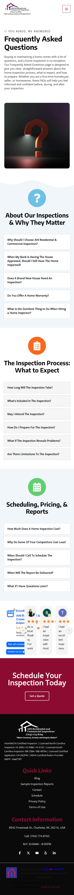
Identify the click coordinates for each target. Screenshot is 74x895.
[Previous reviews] (23, 630)
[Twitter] (28, 853)
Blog (37, 778)
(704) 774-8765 (40, 836)
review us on (15, 651)
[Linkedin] (54, 853)
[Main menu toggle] (66, 9)
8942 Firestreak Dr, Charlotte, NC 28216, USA (37, 827)
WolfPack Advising (50, 887)
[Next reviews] (69, 630)
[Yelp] (45, 853)
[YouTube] (37, 853)
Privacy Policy (37, 801)
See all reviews (16, 644)
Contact (37, 789)
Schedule (37, 795)
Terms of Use (37, 807)
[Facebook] (19, 853)
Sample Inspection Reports (37, 784)
